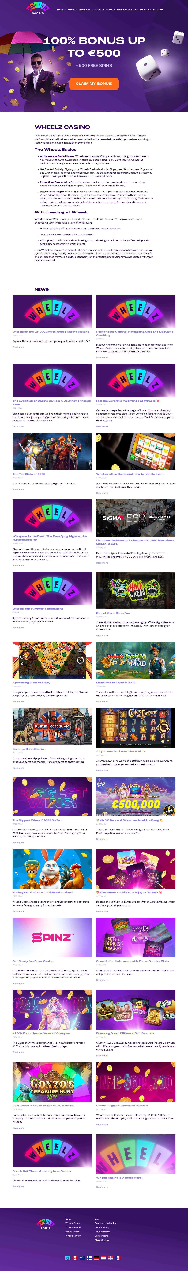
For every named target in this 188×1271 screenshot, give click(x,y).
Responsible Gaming (106, 1223)
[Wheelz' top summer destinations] (52, 604)
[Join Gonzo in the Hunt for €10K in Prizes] (52, 1101)
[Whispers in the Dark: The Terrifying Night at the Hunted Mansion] (52, 532)
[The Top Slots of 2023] (52, 470)
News (61, 10)
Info (97, 1219)
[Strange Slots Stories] (52, 745)
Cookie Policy (102, 1228)
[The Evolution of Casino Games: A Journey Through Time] (52, 396)
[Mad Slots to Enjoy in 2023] (135, 678)
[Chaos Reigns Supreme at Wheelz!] (135, 1101)
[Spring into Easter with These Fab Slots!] (52, 888)
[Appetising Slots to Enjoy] (52, 678)
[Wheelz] (96, 1258)
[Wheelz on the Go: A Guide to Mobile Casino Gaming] (52, 327)
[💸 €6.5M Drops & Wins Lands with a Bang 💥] (135, 816)
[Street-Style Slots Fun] (135, 608)
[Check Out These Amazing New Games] (52, 1167)
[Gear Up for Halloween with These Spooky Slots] (135, 957)
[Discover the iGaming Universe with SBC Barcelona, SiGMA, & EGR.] (135, 536)
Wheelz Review (151, 10)
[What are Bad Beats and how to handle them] (135, 470)
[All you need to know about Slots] (135, 747)
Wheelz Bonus (79, 10)
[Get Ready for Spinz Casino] (52, 957)
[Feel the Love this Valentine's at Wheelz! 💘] (135, 396)
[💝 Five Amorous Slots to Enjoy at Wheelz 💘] (135, 888)
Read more (18, 347)
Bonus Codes (127, 10)
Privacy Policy (102, 1232)
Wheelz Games (103, 10)
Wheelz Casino (104, 136)
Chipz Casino (102, 1240)
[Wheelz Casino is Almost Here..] (135, 1173)
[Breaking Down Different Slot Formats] (135, 1029)
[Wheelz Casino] (67, 1258)
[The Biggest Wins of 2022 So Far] (52, 816)
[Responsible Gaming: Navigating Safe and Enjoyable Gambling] (135, 327)
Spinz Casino (101, 1236)
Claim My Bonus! (94, 84)
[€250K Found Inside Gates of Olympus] (52, 1029)
